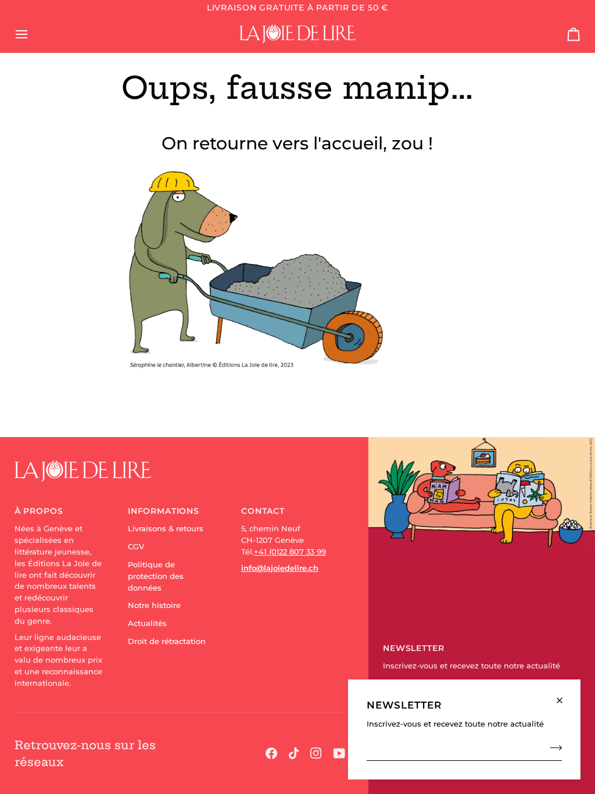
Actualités (147, 623)
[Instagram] (316, 753)
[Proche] (564, 695)
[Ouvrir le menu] (32, 34)
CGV (136, 546)
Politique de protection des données (156, 576)
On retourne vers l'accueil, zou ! (297, 143)
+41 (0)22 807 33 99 (290, 551)
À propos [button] (39, 511)
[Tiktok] (294, 753)
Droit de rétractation (167, 641)
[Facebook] (271, 753)
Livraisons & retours (165, 528)
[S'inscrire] (552, 747)
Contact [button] (263, 511)
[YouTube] (339, 753)
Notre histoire (154, 605)
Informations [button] (163, 511)
